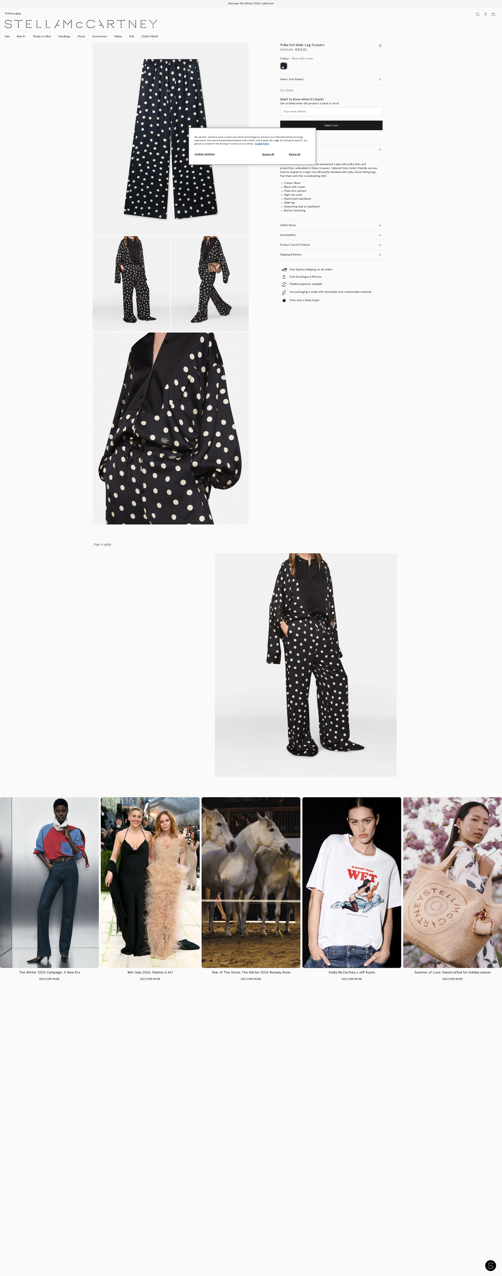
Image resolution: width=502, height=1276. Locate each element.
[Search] (478, 14)
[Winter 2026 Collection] (49, 882)
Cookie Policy (262, 144)
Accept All (268, 154)
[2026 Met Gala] (150, 882)
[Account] (485, 14)
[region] (252, 146)
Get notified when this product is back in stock (309, 103)
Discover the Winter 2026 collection (251, 3)
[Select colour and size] (380, 45)
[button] (171, 139)
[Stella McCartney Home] (81, 24)
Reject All (294, 154)
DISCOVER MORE (49, 979)
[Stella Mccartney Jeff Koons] (351, 882)
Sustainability (288, 235)
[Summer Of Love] (452, 882)
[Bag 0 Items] (493, 14)
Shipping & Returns (291, 255)
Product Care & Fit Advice (295, 245)
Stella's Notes (288, 225)
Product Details (289, 149)
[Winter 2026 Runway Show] (251, 882)
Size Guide (286, 90)
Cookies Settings (205, 154)
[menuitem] (21, 36)
